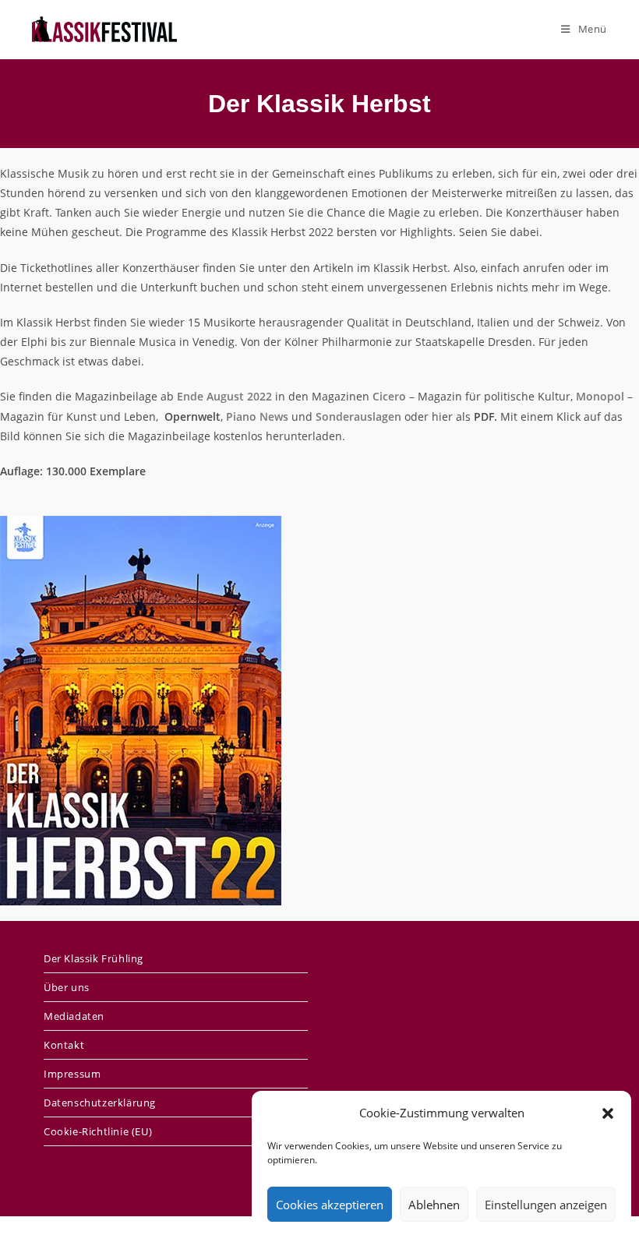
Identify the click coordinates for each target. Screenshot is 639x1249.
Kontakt (64, 1045)
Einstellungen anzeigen (546, 1204)
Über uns (67, 987)
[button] (608, 1113)
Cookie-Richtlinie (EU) (98, 1131)
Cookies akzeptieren (329, 1204)
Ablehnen (434, 1204)
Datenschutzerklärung (100, 1103)
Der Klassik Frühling (93, 958)
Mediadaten (74, 1016)
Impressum (72, 1074)
